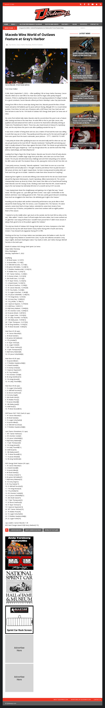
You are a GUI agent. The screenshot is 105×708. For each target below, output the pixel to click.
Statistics (83, 24)
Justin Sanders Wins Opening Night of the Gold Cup (84, 54)
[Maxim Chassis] (19, 569)
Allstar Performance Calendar (31, 24)
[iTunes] (96, 4)
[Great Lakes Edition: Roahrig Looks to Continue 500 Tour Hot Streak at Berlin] (85, 115)
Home (6, 24)
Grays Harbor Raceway (33, 530)
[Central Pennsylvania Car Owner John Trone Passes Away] (85, 93)
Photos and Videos (51, 24)
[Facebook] (84, 4)
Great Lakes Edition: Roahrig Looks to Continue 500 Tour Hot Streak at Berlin (84, 120)
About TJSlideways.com (61, 699)
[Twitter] (80, 4)
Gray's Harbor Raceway (24, 45)
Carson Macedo (16, 530)
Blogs (75, 24)
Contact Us (94, 24)
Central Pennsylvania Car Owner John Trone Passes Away (83, 98)
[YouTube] (92, 4)
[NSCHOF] (19, 604)
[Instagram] (88, 4)
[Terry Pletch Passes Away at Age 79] (85, 138)
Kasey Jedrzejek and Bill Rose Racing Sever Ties (82, 77)
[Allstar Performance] (19, 633)
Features (65, 24)
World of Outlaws (37, 45)
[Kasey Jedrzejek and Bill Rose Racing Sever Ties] (85, 70)
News (13, 24)
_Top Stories (12, 45)
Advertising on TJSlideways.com (81, 699)
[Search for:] (89, 28)
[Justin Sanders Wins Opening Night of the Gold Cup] (85, 48)
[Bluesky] (100, 4)
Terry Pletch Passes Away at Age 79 (84, 144)
